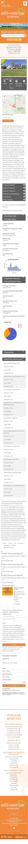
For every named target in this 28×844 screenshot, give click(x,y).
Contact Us (17, 601)
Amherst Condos (12, 749)
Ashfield (13, 775)
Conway (13, 783)
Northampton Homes (13, 730)
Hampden (21, 543)
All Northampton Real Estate (12, 726)
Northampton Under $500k (12, 735)
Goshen (13, 787)
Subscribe (14, 644)
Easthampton (12, 759)
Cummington (12, 785)
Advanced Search (12, 39)
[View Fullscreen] (4, 102)
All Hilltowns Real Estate (12, 773)
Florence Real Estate (12, 737)
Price (4, 668)
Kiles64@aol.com (14, 821)
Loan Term (5, 659)
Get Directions (8, 120)
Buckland (12, 777)
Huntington (13, 789)
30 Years (7, 663)
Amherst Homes (12, 747)
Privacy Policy (14, 825)
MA (15, 543)
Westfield (7, 545)
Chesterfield (13, 781)
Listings (10, 543)
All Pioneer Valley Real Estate (13, 756)
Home (4, 543)
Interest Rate (6, 679)
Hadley (13, 761)
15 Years (14, 663)
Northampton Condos (13, 733)
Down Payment (7, 674)
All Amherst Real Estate (13, 743)
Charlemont (13, 779)
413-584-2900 (5, 5)
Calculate (14, 685)
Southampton (12, 765)
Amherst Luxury (13, 745)
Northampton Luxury (12, 728)
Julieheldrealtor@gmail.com (7, 6)
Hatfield (13, 763)
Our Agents (17, 603)
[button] (25, 35)
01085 (13, 545)
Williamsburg (12, 767)
